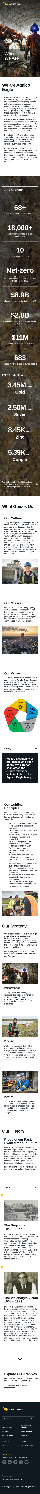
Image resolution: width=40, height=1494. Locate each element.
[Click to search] (32, 1418)
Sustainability (26, 1432)
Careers (24, 1436)
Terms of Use (7, 1476)
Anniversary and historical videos (18, 1386)
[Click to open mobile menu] (36, 4)
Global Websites (27, 1446)
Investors (5, 1432)
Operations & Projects (26, 1427)
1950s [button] (7, 1187)
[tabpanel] (20, 768)
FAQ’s (4, 1446)
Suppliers (5, 1442)
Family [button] (7, 748)
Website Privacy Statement (12, 1480)
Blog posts (11, 1389)
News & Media (7, 1436)
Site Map (24, 1442)
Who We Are (7, 1428)
